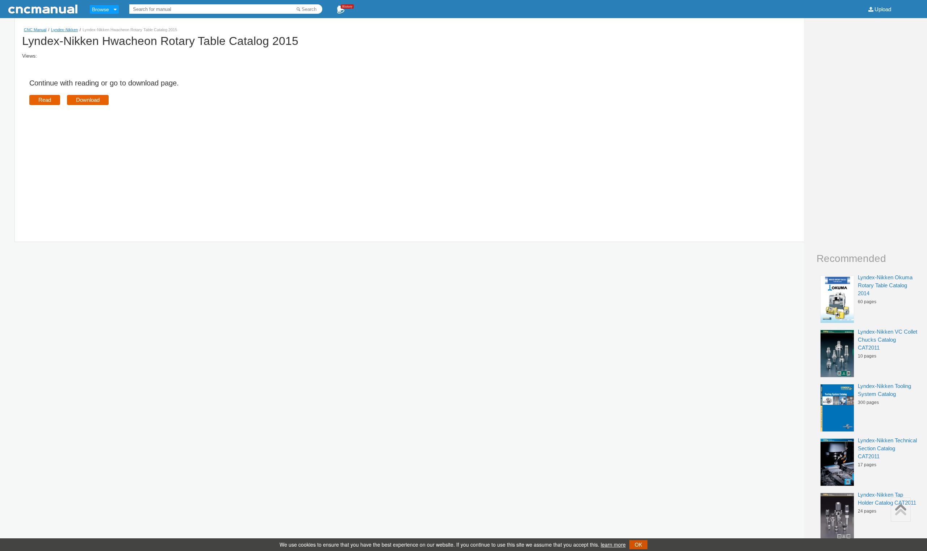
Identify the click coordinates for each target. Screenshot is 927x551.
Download (88, 100)
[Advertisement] (90, 163)
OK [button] (638, 544)
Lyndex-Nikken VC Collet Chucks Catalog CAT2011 (887, 340)
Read (44, 100)
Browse (100, 9)
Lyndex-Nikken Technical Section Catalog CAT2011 (887, 448)
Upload (882, 9)
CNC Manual (35, 30)
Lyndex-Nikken (64, 30)
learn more (613, 544)
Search (309, 9)
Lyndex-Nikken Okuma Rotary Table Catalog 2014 (885, 285)
